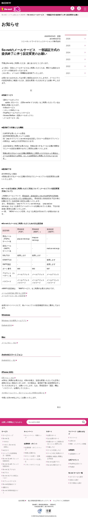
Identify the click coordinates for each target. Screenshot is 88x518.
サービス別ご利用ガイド (55, 453)
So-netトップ (6, 15)
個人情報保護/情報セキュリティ (38, 500)
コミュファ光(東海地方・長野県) (10, 454)
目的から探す (74, 480)
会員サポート (51, 435)
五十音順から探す (76, 483)
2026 (68, 38)
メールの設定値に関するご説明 (14, 293)
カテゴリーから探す (76, 477)
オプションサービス (9, 481)
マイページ (73, 437)
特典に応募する (30, 453)
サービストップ (8, 435)
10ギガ (6, 441)
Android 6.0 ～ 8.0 (8, 360)
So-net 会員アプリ (53, 462)
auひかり (6, 450)
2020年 (22, 15)
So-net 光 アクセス (9, 469)
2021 (68, 73)
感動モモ (6, 487)
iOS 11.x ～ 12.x (8, 377)
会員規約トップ (75, 454)
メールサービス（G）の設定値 (13, 295)
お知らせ (16, 15)
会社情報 (21, 500)
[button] (85, 9)
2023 (68, 59)
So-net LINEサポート (54, 465)
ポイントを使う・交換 (32, 456)
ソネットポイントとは (32, 464)
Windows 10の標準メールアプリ (14, 320)
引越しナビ (51, 447)
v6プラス (6, 472)
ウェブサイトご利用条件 (61, 500)
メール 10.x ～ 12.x (9, 342)
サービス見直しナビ (54, 450)
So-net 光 (6, 438)
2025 (68, 45)
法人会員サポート (53, 438)
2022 (68, 66)
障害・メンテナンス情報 (78, 444)
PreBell (72, 467)
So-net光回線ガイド (9, 484)
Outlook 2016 (7, 325)
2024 (68, 52)
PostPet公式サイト (76, 464)
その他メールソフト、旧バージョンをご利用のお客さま (23, 393)
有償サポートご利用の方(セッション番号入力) (55, 442)
